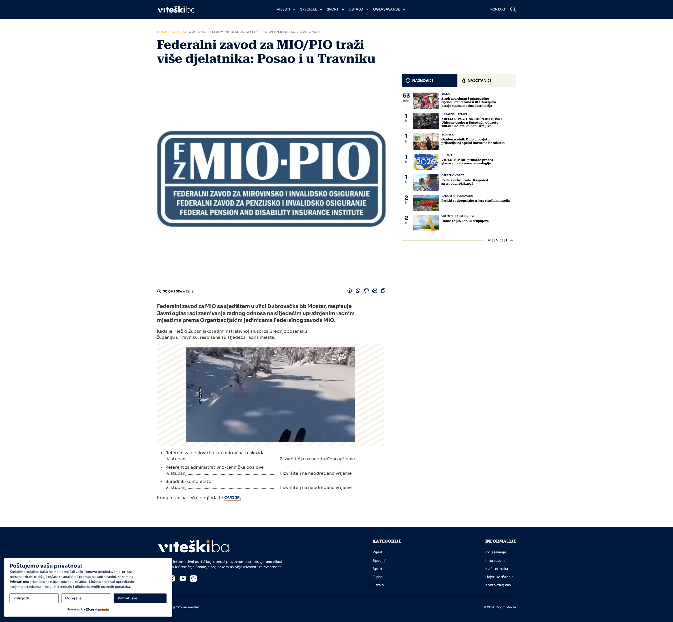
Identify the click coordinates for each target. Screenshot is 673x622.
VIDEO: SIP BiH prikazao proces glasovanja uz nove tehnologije (467, 161)
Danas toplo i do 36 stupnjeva (465, 221)
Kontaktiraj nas (498, 585)
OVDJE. (232, 497)
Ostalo (356, 9)
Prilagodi (21, 598)
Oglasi (378, 577)
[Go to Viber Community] (193, 579)
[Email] (375, 292)
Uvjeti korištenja (499, 577)
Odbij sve (73, 598)
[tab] (430, 80)
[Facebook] (349, 292)
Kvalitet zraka (496, 569)
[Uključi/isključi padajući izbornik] (294, 9)
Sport (333, 9)
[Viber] (366, 292)
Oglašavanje (386, 9)
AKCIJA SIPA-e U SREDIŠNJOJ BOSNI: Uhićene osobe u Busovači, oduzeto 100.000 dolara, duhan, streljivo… (472, 122)
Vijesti (283, 9)
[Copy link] (383, 292)
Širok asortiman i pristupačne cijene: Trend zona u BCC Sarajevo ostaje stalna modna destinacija (468, 102)
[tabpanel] (459, 167)
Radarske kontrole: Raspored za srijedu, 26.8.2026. (464, 181)
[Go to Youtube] (182, 579)
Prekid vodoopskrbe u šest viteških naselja (475, 201)
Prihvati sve (127, 598)
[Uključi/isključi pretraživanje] (513, 9)
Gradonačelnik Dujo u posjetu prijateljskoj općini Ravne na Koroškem (473, 141)
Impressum (495, 560)
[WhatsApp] (358, 292)
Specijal (308, 9)
